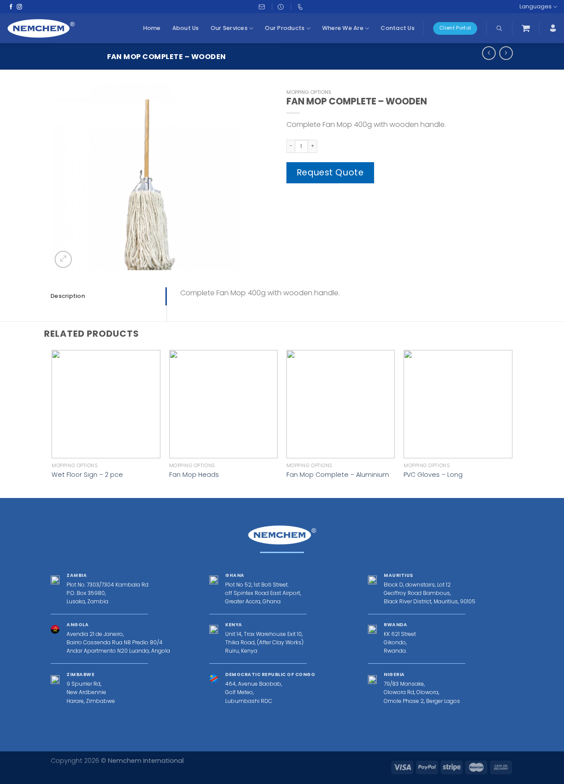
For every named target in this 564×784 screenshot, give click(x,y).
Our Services (229, 28)
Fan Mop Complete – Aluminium (337, 475)
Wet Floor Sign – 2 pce (87, 475)
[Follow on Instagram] (19, 7)
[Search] (499, 28)
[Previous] (52, 423)
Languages (535, 6)
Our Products (284, 28)
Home (152, 28)
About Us (185, 28)
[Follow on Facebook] (11, 7)
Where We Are (343, 28)
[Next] (512, 423)
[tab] (109, 296)
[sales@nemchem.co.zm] (262, 6)
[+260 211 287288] (301, 6)
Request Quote (330, 172)
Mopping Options (308, 92)
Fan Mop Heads (194, 475)
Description (68, 296)
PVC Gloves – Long (433, 475)
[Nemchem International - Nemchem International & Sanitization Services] (41, 28)
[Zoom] (63, 259)
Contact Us (398, 28)
